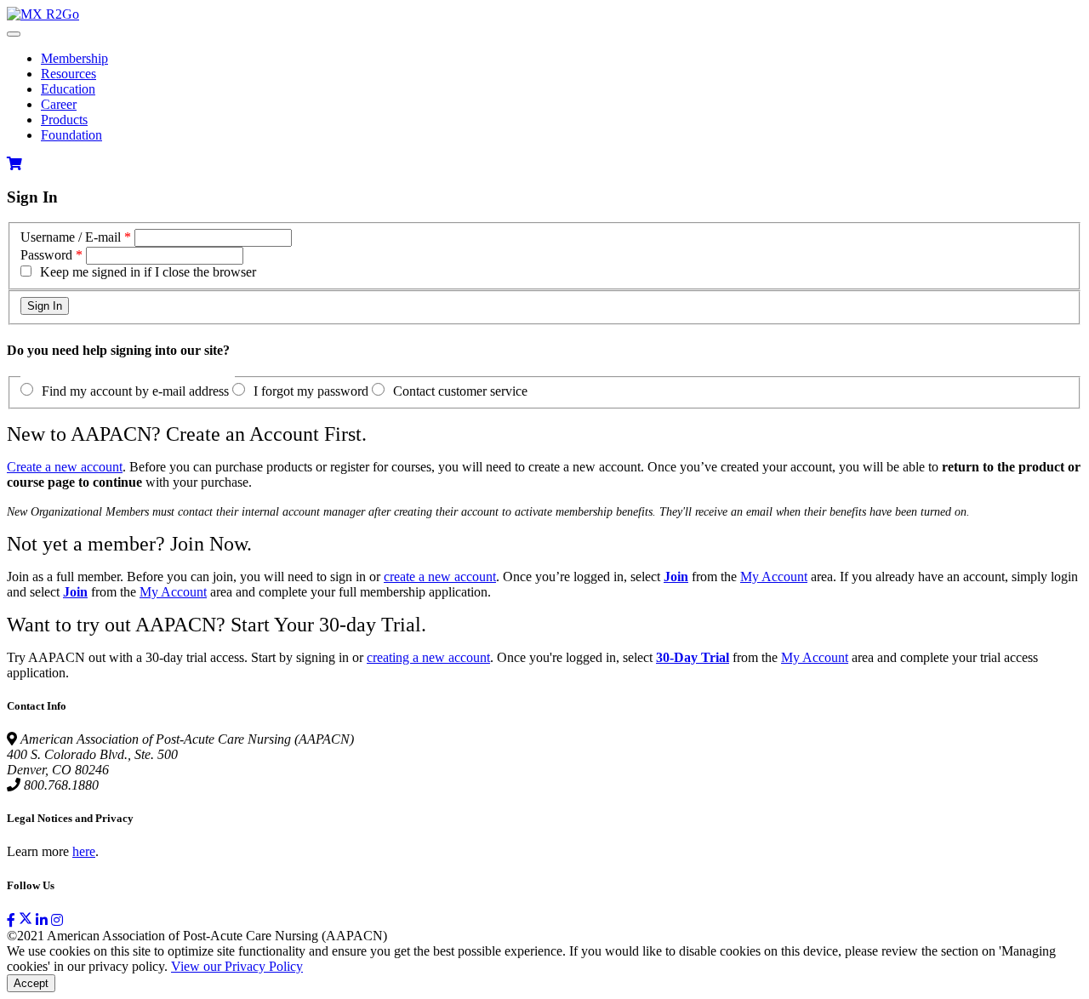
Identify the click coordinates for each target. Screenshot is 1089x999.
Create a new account (65, 467)
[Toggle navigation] (13, 34)
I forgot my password (311, 391)
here (83, 851)
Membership (74, 58)
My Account (773, 576)
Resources (68, 73)
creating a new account (428, 657)
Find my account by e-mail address (135, 391)
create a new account (440, 576)
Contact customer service (460, 391)
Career (59, 104)
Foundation (71, 135)
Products (64, 119)
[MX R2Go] (43, 14)
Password (46, 255)
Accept (31, 983)
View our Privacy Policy (237, 966)
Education (68, 89)
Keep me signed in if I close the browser (148, 272)
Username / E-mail (70, 237)
